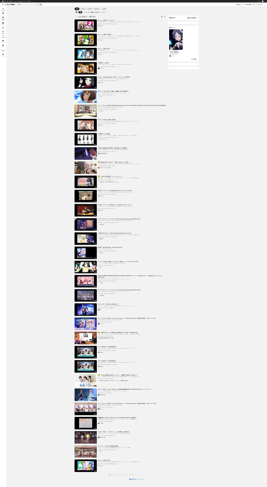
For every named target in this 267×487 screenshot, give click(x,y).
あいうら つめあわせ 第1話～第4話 (106, 119)
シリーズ (90, 8)
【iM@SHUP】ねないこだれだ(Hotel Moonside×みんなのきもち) (115, 233)
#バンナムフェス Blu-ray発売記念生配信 (108, 446)
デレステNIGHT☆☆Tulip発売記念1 (107, 361)
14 (130, 474)
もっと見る (193, 59)
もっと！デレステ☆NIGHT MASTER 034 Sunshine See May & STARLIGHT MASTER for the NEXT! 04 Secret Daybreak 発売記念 (132, 105)
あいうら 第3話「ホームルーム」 (106, 20)
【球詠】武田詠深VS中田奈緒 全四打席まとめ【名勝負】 (112, 148)
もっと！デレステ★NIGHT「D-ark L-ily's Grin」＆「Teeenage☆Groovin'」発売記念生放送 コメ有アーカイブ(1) (127, 318)
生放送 (10, 1)
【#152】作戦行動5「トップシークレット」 (110, 176)
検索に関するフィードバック (137, 479)
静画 (7, 1)
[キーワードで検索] (76, 12)
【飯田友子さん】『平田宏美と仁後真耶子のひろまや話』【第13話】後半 (118, 332)
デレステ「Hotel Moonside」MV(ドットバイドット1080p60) (114, 77)
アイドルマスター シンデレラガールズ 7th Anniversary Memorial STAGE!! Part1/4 (119, 219)
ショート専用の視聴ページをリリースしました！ (252, 4)
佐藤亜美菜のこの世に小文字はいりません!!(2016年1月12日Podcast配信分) (117, 417)
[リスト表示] (162, 17)
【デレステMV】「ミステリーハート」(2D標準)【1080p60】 (114, 432)
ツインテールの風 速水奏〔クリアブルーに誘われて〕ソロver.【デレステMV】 (118, 261)
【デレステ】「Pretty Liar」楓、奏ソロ (108, 304)
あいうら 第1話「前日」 (104, 48)
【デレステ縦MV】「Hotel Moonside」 (174, 51)
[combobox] (27, 4)
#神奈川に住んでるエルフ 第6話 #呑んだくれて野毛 (113, 162)
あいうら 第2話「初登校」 (105, 34)
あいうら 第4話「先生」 (104, 460)
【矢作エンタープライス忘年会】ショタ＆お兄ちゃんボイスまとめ (114, 204)
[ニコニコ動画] (10, 4)
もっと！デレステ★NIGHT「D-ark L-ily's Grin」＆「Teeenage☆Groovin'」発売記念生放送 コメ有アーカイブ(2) (127, 403)
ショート (83, 8)
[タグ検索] (80, 12)
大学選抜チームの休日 (103, 63)
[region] (3, 246)
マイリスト (96, 8)
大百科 (18, 1)
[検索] (41, 4)
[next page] (133, 475)
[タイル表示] (165, 17)
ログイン (251, 1)
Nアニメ (24, 1)
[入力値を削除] (37, 4)
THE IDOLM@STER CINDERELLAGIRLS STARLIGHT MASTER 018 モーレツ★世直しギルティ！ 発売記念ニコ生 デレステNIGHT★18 (130, 276)
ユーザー (104, 8)
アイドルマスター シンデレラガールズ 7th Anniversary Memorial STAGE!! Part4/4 (119, 290)
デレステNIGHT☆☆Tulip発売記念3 (107, 346)
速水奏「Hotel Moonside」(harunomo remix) (110, 247)
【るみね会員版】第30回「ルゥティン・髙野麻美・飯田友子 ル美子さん (117, 375)
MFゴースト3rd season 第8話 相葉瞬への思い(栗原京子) (113, 91)
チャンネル (15, 1)
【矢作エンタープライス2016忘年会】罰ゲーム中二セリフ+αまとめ (115, 190)
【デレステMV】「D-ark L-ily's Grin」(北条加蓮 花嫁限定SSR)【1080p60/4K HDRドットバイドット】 (124, 389)
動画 (5, 1)
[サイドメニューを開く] (3, 4)
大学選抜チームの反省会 (104, 133)
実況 (21, 1)
